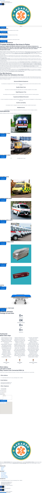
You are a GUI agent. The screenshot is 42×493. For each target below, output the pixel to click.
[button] (21, 26)
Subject (1, 394)
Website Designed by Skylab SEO (5, 488)
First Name (2, 390)
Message (1, 399)
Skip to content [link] (2, 0)
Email (1, 393)
